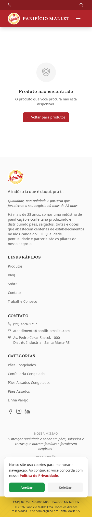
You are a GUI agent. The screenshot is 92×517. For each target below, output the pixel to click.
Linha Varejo (18, 400)
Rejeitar (65, 487)
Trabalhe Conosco (22, 301)
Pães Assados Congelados (29, 382)
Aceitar (27, 487)
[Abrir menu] (78, 18)
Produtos (15, 266)
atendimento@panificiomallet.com (41, 330)
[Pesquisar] (81, 5)
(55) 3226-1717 (25, 324)
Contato (14, 292)
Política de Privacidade (39, 475)
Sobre (12, 283)
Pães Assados (19, 391)
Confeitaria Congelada (26, 373)
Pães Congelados (22, 365)
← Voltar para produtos (46, 117)
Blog (11, 275)
